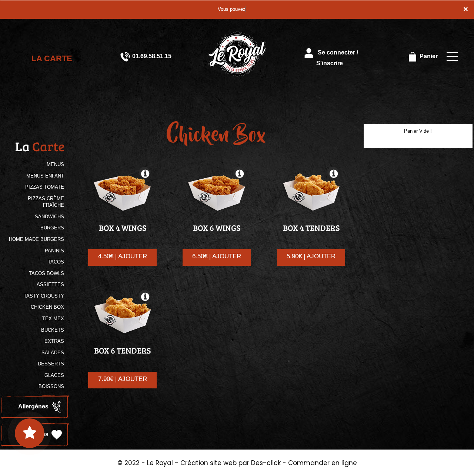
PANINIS (54, 250)
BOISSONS (51, 386)
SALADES (52, 352)
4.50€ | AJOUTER (122, 256)
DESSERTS (51, 364)
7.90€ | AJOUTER (122, 378)
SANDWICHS (49, 216)
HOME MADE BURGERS (36, 239)
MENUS (55, 164)
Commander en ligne (322, 462)
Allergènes (34, 406)
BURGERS (52, 228)
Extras (54, 341)
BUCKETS (52, 330)
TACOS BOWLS (46, 273)
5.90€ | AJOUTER (311, 256)
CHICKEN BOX (47, 307)
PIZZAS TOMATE (44, 187)
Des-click (266, 462)
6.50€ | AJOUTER (216, 256)
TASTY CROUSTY (44, 296)
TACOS (56, 262)
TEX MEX (53, 318)
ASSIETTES (50, 284)
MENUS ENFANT (45, 176)
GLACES (54, 375)
